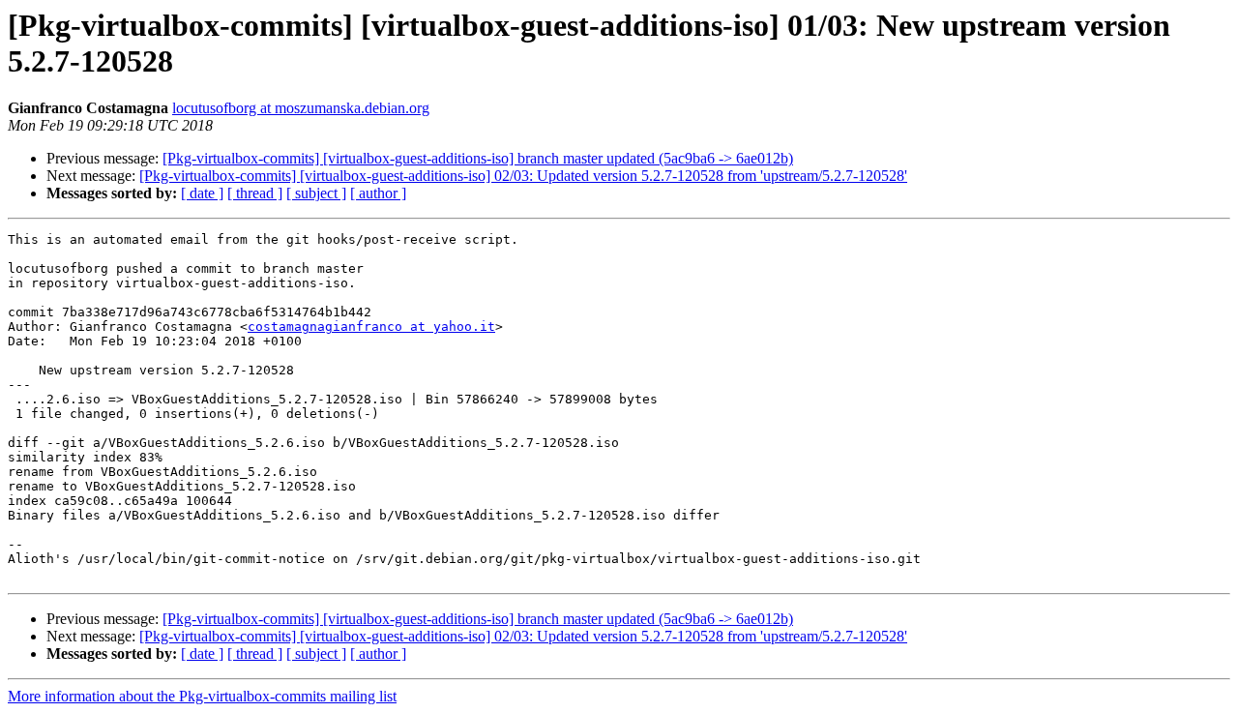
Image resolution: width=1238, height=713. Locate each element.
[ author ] (378, 193)
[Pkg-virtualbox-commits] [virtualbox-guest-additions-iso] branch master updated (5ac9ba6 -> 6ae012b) (477, 158)
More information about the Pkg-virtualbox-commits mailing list (202, 696)
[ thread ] (254, 193)
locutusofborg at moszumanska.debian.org (300, 108)
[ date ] (202, 193)
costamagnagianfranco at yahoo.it (371, 326)
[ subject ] (316, 193)
